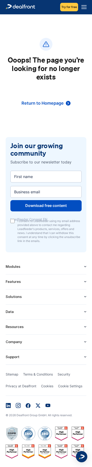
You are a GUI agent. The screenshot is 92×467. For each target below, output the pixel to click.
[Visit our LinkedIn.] (8, 406)
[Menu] (83, 7)
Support (12, 357)
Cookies (47, 386)
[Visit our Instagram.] (18, 406)
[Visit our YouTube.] (47, 406)
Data (10, 311)
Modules (13, 266)
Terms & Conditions (38, 374)
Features (13, 281)
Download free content (46, 205)
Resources (15, 327)
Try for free (69, 7)
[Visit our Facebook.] (28, 406)
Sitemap (12, 374)
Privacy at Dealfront (21, 386)
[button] (81, 456)
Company (14, 342)
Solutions (14, 296)
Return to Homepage (42, 103)
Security (64, 374)
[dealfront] (20, 7)
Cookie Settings (70, 386)
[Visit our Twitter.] (38, 406)
